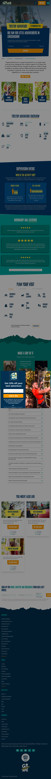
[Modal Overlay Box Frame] (25, 389)
